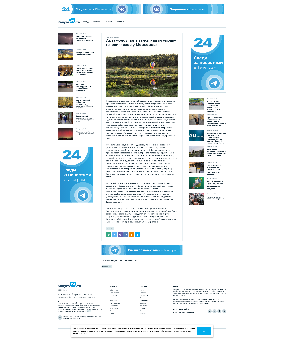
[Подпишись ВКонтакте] (183, 9)
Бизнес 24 (109, 22)
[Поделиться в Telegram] (114, 235)
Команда (143, 306)
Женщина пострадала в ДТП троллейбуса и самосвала (84, 87)
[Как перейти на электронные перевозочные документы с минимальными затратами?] (196, 167)
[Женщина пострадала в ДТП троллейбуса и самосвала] (65, 86)
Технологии (114, 306)
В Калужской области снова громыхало (85, 53)
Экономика (114, 308)
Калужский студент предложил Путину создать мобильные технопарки (84, 71)
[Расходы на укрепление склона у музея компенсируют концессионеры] (196, 151)
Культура (113, 300)
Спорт (112, 313)
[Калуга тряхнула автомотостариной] (196, 199)
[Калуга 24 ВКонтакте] (100, 9)
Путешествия (115, 303)
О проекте (144, 300)
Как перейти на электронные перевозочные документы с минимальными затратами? (214, 170)
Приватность (145, 311)
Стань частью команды (183, 312)
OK (203, 331)
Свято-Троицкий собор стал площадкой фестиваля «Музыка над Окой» (84, 104)
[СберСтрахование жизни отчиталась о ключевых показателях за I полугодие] (196, 183)
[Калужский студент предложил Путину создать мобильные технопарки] (65, 70)
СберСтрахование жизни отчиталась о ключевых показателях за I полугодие (216, 185)
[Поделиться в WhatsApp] (108, 235)
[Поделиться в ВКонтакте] (126, 235)
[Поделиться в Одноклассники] (132, 235)
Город (86, 22)
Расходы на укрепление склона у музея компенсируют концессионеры (216, 152)
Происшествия (115, 293)
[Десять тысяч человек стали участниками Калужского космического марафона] (196, 104)
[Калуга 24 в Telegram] (214, 311)
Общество (114, 290)
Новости (96, 22)
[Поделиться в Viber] (120, 235)
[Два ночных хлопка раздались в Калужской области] (65, 38)
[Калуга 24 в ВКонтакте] (210, 311)
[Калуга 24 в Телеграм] (76, 175)
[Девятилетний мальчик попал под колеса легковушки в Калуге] (65, 118)
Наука (112, 298)
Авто (112, 311)
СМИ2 (89, 311)
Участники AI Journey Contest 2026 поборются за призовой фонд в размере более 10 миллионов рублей (216, 138)
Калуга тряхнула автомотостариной (215, 198)
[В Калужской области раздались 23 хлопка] (65, 134)
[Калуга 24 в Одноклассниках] (219, 311)
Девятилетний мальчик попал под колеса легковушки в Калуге (85, 119)
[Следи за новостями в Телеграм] (142, 250)
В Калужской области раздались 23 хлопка (85, 133)
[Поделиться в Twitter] (137, 235)
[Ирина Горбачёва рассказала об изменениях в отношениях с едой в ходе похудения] (196, 119)
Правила (143, 308)
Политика (113, 295)
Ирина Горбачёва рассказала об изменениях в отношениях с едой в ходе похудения (216, 121)
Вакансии (143, 303)
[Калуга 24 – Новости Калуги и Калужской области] (69, 21)
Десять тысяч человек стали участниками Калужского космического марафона (213, 106)
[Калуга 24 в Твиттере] (224, 311)
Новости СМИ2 (107, 266)
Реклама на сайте (181, 309)
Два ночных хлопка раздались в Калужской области (84, 39)
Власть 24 (121, 22)
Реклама (143, 313)
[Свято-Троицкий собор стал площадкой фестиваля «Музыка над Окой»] (65, 102)
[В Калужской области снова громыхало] (65, 54)
